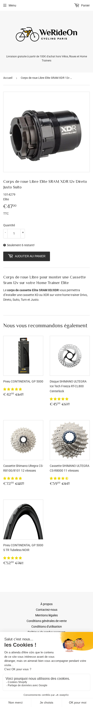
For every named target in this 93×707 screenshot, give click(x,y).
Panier (85, 5)
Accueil (7, 77)
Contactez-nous (46, 609)
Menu (12, 5)
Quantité (9, 225)
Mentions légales (46, 615)
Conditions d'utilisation (46, 626)
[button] (12, 389)
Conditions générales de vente (47, 621)
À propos (46, 604)
